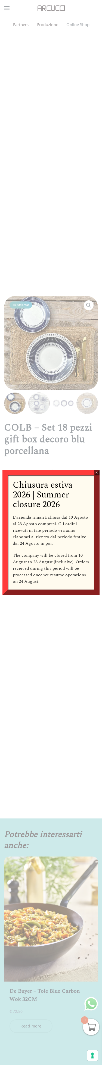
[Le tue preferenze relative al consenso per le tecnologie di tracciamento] (92, 1055)
